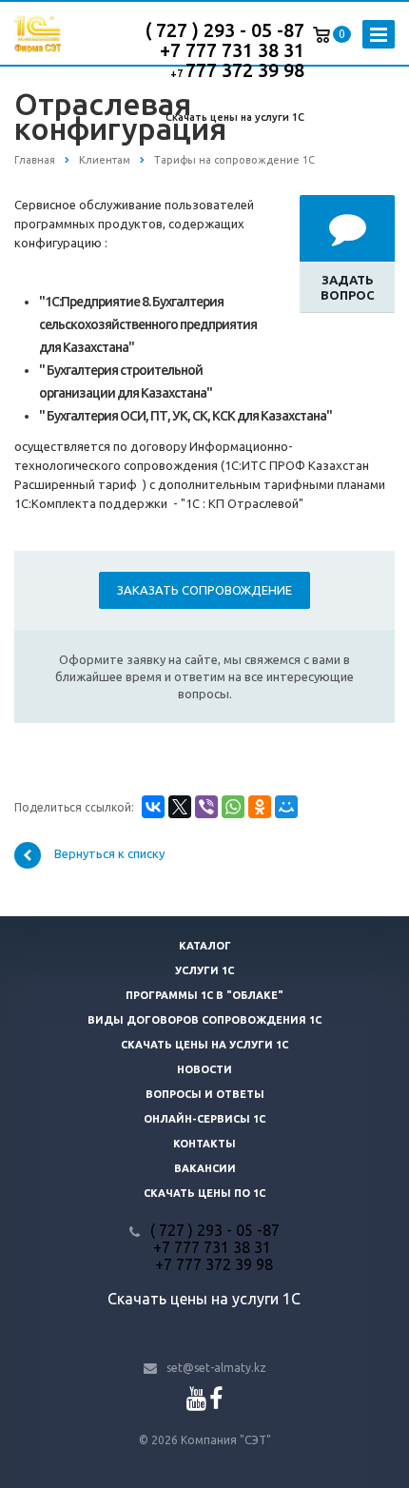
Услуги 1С (204, 970)
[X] (179, 806)
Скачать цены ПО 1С (204, 1193)
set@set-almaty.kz (216, 1367)
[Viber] (206, 806)
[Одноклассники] (259, 806)
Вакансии (205, 1168)
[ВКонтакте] (153, 806)
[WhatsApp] (233, 806)
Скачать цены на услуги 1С (235, 117)
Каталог (205, 945)
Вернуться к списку (109, 854)
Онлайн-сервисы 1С (204, 1119)
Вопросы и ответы (205, 1094)
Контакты (204, 1143)
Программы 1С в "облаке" (204, 995)
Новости (204, 1069)
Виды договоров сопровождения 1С (204, 1020)
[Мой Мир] (286, 806)
